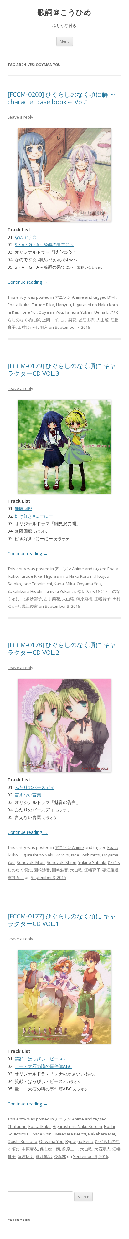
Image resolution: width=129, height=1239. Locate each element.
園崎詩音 (42, 870)
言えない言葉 (28, 795)
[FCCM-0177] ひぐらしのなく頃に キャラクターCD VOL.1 (62, 920)
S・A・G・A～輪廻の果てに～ (44, 244)
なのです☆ (26, 237)
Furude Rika (43, 304)
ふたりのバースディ (34, 787)
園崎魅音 (60, 870)
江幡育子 (102, 599)
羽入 (44, 327)
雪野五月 (16, 877)
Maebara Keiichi (70, 1134)
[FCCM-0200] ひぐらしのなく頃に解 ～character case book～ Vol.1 (62, 98)
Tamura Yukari (78, 312)
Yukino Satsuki (92, 862)
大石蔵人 (102, 1149)
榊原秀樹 (84, 599)
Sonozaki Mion (31, 862)
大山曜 (102, 319)
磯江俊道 (30, 606)
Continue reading (28, 282)
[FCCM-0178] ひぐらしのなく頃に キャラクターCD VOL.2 (62, 649)
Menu (65, 41)
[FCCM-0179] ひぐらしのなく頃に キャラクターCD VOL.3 (62, 370)
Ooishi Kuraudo (22, 1141)
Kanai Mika (64, 583)
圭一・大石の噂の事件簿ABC (43, 1066)
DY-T (111, 297)
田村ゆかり (28, 327)
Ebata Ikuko (19, 304)
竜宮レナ (26, 1156)
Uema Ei (102, 312)
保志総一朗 (50, 1149)
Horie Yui (28, 312)
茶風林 (60, 1156)
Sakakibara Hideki (25, 591)
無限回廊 (23, 508)
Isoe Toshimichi (37, 583)
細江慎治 (44, 1156)
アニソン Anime (69, 297)
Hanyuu (63, 304)
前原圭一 (70, 1149)
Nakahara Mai (101, 1134)
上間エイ (50, 319)
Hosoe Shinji (42, 1134)
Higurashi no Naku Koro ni (69, 576)
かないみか (84, 591)
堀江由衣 (86, 319)
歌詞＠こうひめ (64, 12)
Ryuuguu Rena (79, 1141)
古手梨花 (68, 319)
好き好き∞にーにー (34, 516)
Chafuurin (17, 1126)
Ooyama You (51, 312)
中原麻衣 (30, 1149)
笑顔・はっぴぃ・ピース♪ (40, 1059)
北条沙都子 (32, 599)
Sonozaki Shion (61, 862)
